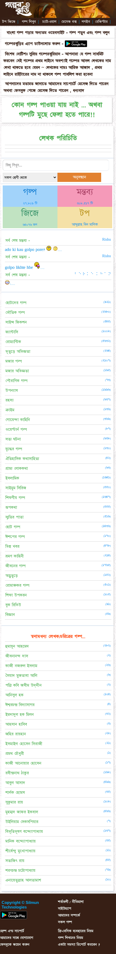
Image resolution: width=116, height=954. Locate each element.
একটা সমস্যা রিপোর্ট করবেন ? (79, 944)
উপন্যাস (11, 390)
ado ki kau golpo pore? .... (33, 249)
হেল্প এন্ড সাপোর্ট (12, 931)
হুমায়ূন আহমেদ (17, 646)
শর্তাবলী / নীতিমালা (71, 901)
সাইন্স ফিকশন (16, 322)
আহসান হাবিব (16, 724)
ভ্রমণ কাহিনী (14, 556)
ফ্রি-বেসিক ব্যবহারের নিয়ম (75, 931)
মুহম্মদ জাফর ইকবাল (21, 812)
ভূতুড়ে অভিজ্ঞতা (17, 351)
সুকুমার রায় (14, 802)
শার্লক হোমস (15, 792)
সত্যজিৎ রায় (14, 861)
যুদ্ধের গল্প (13, 449)
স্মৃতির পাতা (14, 517)
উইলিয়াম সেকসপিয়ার (21, 822)
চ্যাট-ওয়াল (49, 21)
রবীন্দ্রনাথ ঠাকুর (17, 773)
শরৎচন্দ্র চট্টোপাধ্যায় (20, 870)
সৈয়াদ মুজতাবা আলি (21, 675)
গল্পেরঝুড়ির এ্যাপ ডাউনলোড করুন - (34, 44)
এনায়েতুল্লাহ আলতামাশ (23, 880)
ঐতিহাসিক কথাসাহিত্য (22, 459)
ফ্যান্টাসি (11, 332)
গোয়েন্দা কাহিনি (17, 420)
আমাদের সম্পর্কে (69, 915)
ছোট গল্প (12, 527)
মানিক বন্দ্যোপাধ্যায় (20, 841)
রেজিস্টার (101, 21)
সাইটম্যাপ (64, 908)
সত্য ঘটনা (13, 439)
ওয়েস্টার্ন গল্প (16, 429)
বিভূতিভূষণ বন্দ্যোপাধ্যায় (24, 831)
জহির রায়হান (15, 734)
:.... (12, 283)
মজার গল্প (13, 361)
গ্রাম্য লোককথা (16, 468)
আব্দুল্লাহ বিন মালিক (85, 224)
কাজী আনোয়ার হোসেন (23, 763)
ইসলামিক (12, 478)
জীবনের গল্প (15, 566)
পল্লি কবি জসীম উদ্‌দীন (23, 685)
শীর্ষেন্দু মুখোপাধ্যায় (20, 851)
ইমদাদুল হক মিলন (19, 714)
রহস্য (9, 400)
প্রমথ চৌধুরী (14, 753)
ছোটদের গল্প (15, 303)
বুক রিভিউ (13, 605)
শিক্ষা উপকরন (16, 595)
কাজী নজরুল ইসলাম (21, 666)
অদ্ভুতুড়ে (11, 576)
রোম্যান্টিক (13, 342)
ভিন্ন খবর (12, 546)
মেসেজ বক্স (69, 21)
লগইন (86, 21)
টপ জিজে (8, 21)
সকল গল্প (65, 922)
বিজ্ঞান (10, 615)
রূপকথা (11, 507)
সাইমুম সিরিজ (15, 488)
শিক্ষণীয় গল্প (15, 498)
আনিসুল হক (14, 695)
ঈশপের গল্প (15, 537)
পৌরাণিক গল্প (16, 381)
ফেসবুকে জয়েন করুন (14, 944)
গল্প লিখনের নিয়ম (70, 937)
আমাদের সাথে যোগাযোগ (16, 937)
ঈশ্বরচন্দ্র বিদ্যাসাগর (20, 705)
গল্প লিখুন (29, 21)
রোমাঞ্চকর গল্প (17, 585)
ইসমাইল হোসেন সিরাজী (23, 744)
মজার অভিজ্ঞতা (17, 371)
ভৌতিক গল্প (15, 312)
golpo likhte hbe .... (25, 267)
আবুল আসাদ (15, 783)
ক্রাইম (9, 410)
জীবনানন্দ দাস (16, 656)
